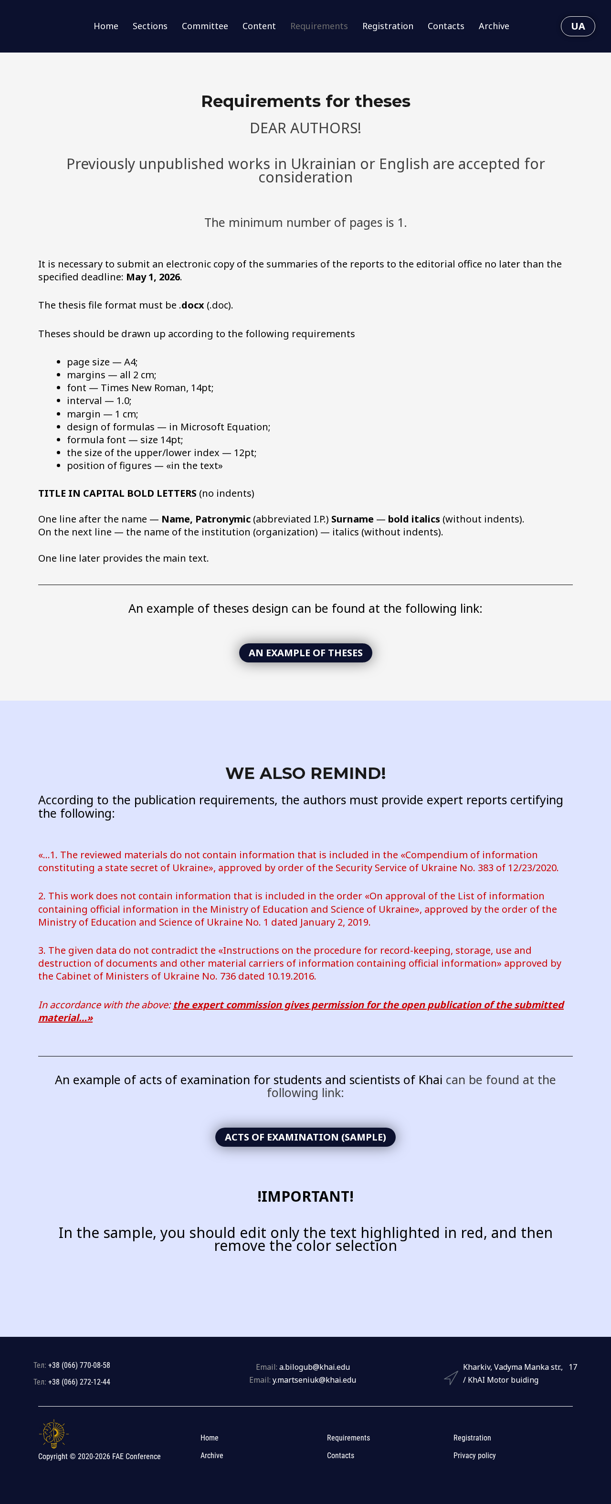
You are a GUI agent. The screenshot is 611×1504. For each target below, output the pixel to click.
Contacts (446, 26)
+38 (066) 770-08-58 (79, 1365)
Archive (494, 26)
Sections (150, 26)
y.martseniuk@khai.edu (314, 1380)
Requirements (319, 26)
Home (106, 26)
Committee (205, 26)
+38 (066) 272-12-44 (79, 1382)
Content (259, 26)
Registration (387, 26)
